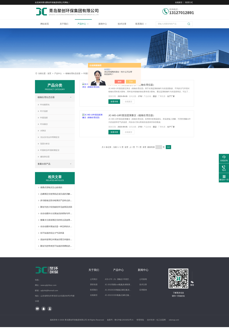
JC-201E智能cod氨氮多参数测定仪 (118, 284)
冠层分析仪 (45, 144)
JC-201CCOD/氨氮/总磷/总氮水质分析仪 (118, 295)
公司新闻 (143, 279)
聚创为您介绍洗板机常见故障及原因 (56, 207)
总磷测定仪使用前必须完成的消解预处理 (56, 194)
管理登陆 (140, 320)
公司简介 (94, 279)
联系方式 (189, 2)
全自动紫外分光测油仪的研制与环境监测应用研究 (56, 213)
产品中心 (82, 24)
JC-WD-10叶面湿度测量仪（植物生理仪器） (131, 115)
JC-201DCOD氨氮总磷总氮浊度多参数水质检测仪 (118, 290)
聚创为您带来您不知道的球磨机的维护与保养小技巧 (56, 246)
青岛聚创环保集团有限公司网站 (55, 2)
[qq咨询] (43, 308)
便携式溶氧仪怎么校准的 (51, 187)
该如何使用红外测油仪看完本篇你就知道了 (56, 239)
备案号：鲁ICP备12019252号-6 (120, 320)
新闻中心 (102, 24)
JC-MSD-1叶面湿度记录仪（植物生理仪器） (131, 85)
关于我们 (64, 24)
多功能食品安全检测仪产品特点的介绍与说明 (56, 200)
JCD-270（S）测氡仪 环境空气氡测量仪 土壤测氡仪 (118, 279)
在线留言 (178, 2)
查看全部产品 (44, 164)
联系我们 (139, 24)
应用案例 (143, 290)
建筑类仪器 (45, 157)
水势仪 (43, 131)
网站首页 (44, 24)
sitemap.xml (174, 320)
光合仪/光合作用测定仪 (49, 137)
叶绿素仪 (44, 124)
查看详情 (114, 101)
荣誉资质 (94, 284)
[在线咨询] (37, 308)
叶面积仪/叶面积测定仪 (49, 150)
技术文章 (122, 24)
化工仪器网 (161, 320)
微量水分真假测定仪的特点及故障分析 (56, 220)
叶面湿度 (87, 73)
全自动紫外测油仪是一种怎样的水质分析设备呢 (56, 226)
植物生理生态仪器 (72, 73)
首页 (49, 73)
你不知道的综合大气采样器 (52, 233)
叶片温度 (44, 111)
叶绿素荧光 (45, 105)
